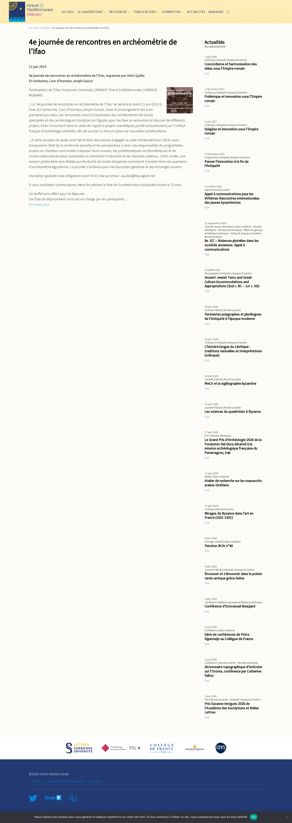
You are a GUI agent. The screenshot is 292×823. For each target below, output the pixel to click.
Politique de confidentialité (64, 781)
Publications (145, 12)
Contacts (94, 781)
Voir (207, 73)
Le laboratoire (90, 12)
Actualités (196, 12)
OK (254, 816)
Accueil (68, 12)
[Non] (287, 817)
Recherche (118, 12)
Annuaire (216, 12)
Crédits (36, 781)
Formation (171, 12)
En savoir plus (39, 204)
